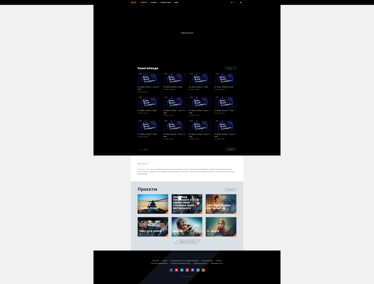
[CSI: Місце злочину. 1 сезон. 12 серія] (225, 126)
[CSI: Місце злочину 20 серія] (225, 78)
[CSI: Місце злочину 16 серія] (225, 102)
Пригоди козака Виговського (218, 207)
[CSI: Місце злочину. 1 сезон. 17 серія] (200, 102)
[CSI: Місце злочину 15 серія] (149, 126)
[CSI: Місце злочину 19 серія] (149, 102)
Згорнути (231, 149)
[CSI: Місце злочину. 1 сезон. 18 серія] (174, 102)
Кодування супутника (200, 263)
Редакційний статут (217, 263)
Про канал (156, 261)
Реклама (218, 261)
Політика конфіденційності (159, 263)
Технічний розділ (207, 261)
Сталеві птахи (148, 208)
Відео (176, 2)
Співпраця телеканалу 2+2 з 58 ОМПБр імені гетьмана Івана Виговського (186, 203)
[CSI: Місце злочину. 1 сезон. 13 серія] (200, 126)
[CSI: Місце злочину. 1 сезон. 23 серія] (149, 78)
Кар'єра (164, 261)
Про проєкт (143, 163)
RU (236, 2)
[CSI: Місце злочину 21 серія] (200, 78)
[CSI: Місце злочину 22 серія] (174, 78)
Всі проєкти (230, 189)
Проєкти (144, 2)
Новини (154, 2)
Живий (178, 231)
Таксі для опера (150, 231)
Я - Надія (213, 231)
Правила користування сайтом (180, 263)
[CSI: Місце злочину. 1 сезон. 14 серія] (174, 126)
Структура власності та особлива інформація (185, 261)
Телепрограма (165, 2)
